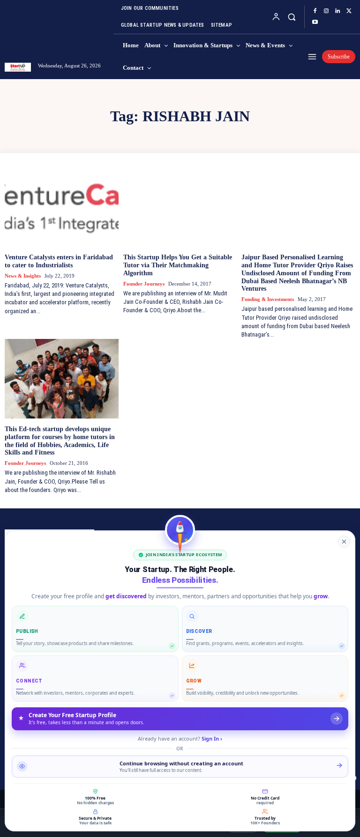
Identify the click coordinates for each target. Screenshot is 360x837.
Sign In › (212, 738)
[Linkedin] (337, 11)
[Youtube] (315, 22)
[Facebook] (315, 11)
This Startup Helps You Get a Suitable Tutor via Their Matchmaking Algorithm (177, 265)
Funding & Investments (267, 299)
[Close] (344, 542)
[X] (348, 11)
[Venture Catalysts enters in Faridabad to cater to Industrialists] (62, 207)
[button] (291, 17)
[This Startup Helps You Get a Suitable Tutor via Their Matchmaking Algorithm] (180, 207)
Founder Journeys (144, 283)
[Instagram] (326, 11)
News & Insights (23, 276)
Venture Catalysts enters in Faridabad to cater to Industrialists (59, 261)
